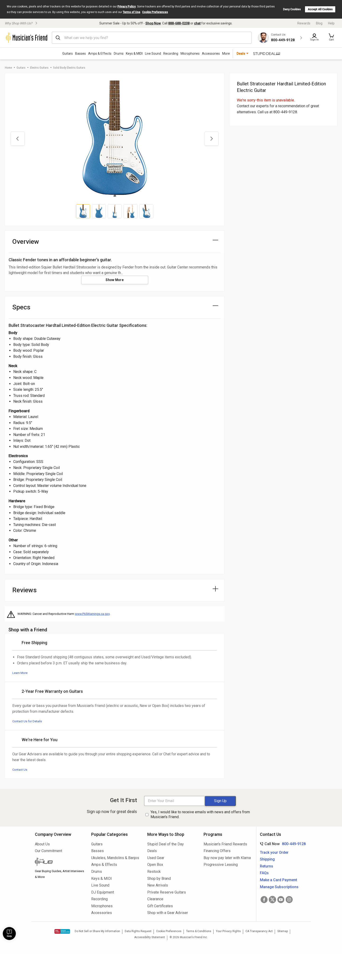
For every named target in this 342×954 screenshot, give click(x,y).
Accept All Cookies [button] (320, 9)
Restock (154, 871)
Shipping (267, 859)
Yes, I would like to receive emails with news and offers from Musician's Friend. (200, 814)
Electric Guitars (39, 67)
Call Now (282, 844)
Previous (18, 139)
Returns (266, 866)
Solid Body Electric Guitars (69, 67)
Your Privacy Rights (228, 931)
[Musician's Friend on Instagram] (289, 899)
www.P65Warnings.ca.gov (92, 614)
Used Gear (155, 858)
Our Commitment (48, 851)
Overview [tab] (25, 241)
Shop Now (153, 23)
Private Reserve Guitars (166, 892)
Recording (170, 53)
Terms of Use (131, 12)
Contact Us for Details (27, 721)
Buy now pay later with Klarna (227, 858)
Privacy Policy (126, 6)
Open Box (155, 864)
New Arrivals (157, 885)
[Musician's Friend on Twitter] (272, 899)
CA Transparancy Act (259, 931)
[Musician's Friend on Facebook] (264, 899)
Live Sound (153, 53)
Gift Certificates (160, 906)
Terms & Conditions (198, 931)
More (226, 53)
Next (211, 139)
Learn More (19, 673)
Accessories (211, 53)
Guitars (67, 53)
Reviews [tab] (24, 590)
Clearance (155, 899)
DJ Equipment (102, 892)
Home (8, 67)
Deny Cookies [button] (292, 9)
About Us (42, 844)
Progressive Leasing (221, 864)
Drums (119, 53)
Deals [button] (241, 53)
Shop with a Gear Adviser (167, 912)
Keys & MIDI (134, 53)
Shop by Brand (159, 878)
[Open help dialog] (9, 933)
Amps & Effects (99, 53)
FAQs (264, 873)
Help (331, 23)
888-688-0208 (179, 23)
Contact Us (19, 769)
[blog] (59, 862)
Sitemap (282, 931)
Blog (319, 23)
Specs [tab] (21, 307)
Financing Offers (217, 851)
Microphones (190, 53)
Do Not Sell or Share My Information (97, 931)
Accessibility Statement (149, 937)
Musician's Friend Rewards (225, 844)
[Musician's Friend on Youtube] (281, 899)
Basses (80, 53)
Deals (152, 851)
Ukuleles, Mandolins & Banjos (115, 858)
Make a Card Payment (278, 880)
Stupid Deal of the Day (165, 844)
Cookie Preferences (155, 12)
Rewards (303, 23)
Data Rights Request (138, 931)
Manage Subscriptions (279, 887)
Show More (115, 280)
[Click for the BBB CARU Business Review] (62, 931)
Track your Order (274, 852)
